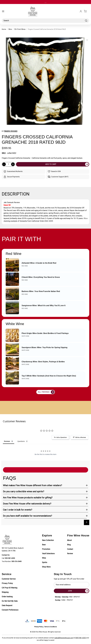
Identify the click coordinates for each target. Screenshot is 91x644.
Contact (70, 549)
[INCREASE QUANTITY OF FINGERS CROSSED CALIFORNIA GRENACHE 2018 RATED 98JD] (13, 164)
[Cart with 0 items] (86, 11)
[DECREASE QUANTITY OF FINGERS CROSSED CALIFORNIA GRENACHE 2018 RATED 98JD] (4, 164)
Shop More (46, 567)
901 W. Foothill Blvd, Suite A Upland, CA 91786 (13, 549)
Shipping (5, 592)
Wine (44, 558)
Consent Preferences (10, 610)
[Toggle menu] (3, 11)
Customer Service (9, 579)
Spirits (44, 562)
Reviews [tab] (7, 441)
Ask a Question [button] (61, 437)
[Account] (80, 11)
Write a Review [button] (80, 437)
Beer (44, 545)
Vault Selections (48, 553)
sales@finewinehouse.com (63, 638)
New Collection (48, 540)
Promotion (46, 549)
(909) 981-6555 (80, 638)
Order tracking (7, 597)
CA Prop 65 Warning (9, 588)
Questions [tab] (21, 441)
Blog (69, 545)
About (69, 540)
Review (70, 553)
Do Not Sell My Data (10, 601)
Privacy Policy (7, 583)
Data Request (7, 605)
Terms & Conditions (50, 627)
